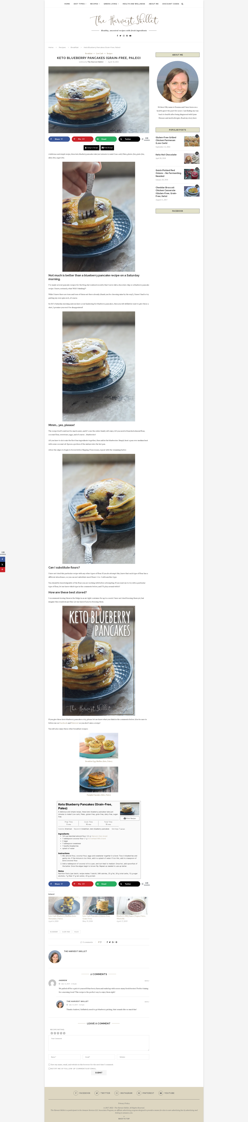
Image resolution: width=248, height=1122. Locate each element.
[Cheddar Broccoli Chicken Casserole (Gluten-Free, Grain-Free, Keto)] (192, 191)
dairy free (66, 932)
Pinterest (75, 723)
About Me (154, 4)
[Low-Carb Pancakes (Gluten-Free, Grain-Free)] (98, 906)
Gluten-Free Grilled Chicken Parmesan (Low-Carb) (166, 140)
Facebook (63, 723)
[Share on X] (2, 564)
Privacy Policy (124, 1103)
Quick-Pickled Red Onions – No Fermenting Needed (168, 173)
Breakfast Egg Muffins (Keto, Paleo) (98, 761)
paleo (76, 932)
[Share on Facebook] (2, 559)
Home (67, 4)
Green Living (110, 4)
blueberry (54, 932)
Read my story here (189, 118)
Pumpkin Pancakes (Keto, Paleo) (99, 795)
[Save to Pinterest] (2, 569)
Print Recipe (108, 148)
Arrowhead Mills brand (97, 839)
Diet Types (79, 4)
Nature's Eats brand (99, 836)
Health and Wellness (134, 4)
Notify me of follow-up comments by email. (74, 1069)
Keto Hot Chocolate (166, 154)
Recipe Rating (57, 1030)
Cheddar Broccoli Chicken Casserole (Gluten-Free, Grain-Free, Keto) (166, 191)
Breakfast (74, 47)
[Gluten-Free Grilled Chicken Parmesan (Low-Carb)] (192, 141)
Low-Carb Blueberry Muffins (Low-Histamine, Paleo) (62, 917)
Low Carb (99, 54)
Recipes (94, 4)
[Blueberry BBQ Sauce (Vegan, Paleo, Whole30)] (132, 906)
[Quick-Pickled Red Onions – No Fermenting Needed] (192, 174)
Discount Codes (170, 4)
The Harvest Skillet (95, 62)
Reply (147, 981)
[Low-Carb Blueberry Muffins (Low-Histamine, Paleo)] (64, 906)
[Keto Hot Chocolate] (192, 158)
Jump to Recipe (92, 148)
